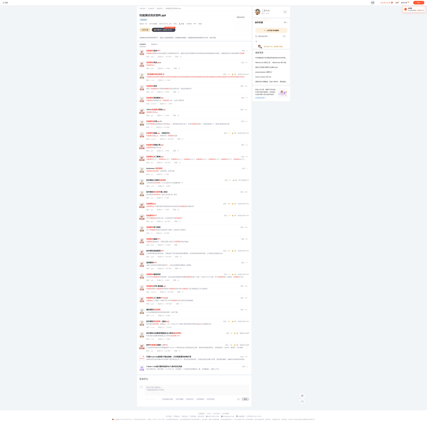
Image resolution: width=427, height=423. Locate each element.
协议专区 (201, 416)
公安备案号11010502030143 (123, 419)
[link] (142, 8)
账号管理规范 (249, 419)
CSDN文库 (216, 413)
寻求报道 (193, 416)
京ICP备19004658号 (139, 419)
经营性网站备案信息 (172, 419)
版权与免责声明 (259, 419)
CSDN (209, 413)
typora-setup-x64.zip (263, 77)
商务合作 (185, 416)
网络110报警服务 (214, 419)
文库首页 (142, 8)
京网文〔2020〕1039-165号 (156, 419)
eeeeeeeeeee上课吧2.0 (263, 72)
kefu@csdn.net (228, 416)
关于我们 (169, 416)
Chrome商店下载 (239, 419)
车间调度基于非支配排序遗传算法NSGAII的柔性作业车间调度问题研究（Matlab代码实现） (271, 58)
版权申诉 (268, 419)
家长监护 (205, 419)
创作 (418, 3)
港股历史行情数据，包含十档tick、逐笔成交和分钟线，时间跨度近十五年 (271, 81)
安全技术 (151, 8)
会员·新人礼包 (386, 3)
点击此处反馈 (260, 98)
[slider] (150, 399)
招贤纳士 (177, 416)
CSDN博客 (225, 413)
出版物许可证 (276, 419)
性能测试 (143, 20)
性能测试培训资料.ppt (153, 15)
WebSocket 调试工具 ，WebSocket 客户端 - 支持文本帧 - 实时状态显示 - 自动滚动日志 (271, 62)
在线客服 (241, 416)
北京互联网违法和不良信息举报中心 (190, 419)
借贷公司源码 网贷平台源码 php (266, 67)
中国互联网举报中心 (227, 419)
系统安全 (160, 8)
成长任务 (404, 3)
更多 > (286, 22)
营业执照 (284, 419)
